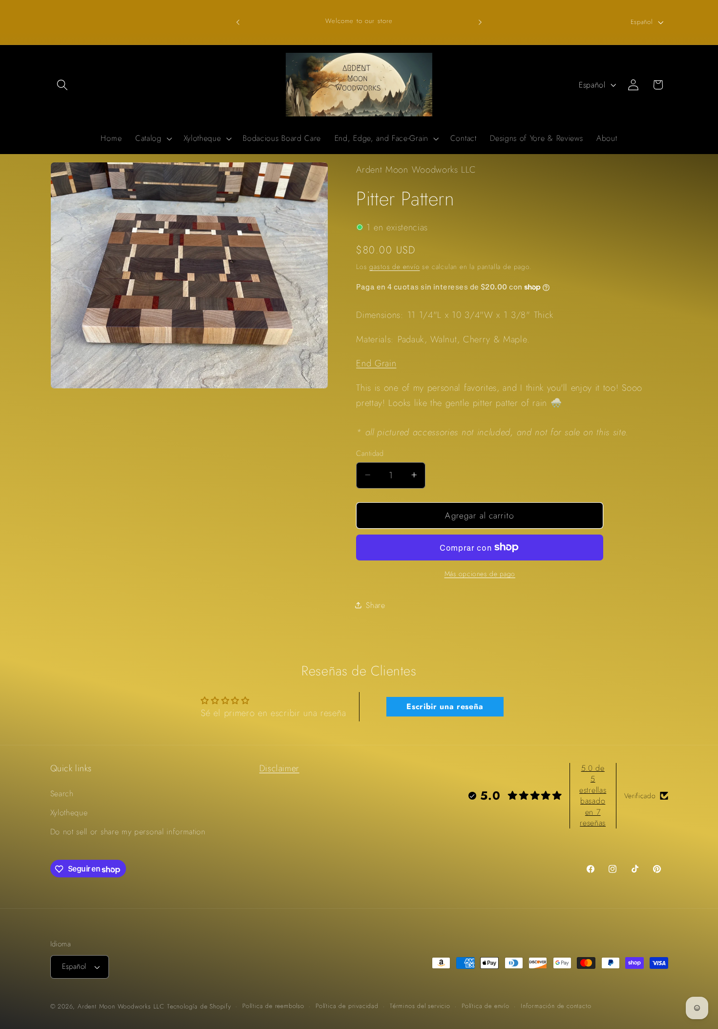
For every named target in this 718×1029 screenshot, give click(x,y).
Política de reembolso (273, 1005)
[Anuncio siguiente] (480, 22)
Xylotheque (69, 812)
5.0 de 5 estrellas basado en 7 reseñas (592, 795)
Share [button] (375, 605)
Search (62, 793)
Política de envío (485, 1005)
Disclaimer (279, 768)
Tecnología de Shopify (199, 1006)
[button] (62, 84)
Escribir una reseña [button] (444, 706)
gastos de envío (394, 266)
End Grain (376, 363)
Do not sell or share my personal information (128, 831)
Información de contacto (556, 1005)
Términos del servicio (420, 1005)
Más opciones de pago (480, 574)
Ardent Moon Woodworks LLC (121, 1006)
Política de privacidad (347, 1005)
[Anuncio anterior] (238, 22)
